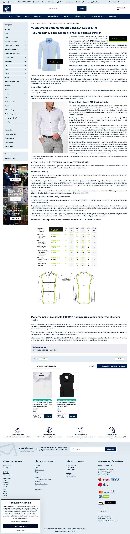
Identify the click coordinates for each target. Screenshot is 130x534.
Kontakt (37, 473)
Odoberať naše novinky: (26, 451)
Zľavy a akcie (7, 465)
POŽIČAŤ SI (15, 179)
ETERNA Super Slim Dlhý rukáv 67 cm (45, 350)
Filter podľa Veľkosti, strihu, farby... (113, 366)
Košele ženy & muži (8, 475)
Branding (69, 473)
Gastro (5, 495)
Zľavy (36, 472)
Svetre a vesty (7, 478)
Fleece (5, 493)
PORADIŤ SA (16, 218)
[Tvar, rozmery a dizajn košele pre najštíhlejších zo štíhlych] (118, 39)
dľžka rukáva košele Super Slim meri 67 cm (92, 106)
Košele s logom (70, 469)
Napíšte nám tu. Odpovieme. (106, 465)
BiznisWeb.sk (71, 531)
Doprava (37, 465)
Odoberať (110, 449)
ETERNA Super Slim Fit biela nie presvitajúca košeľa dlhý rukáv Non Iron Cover (42, 404)
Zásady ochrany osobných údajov (76, 528)
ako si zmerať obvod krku (106, 90)
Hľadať (82, 8)
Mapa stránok (39, 489)
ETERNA (5, 471)
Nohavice (5, 484)
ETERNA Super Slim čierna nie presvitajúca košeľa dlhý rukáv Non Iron (66, 404)
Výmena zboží (39, 477)
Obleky (5, 480)
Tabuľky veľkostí (39, 470)
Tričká (5, 491)
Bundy (5, 486)
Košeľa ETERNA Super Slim (78, 53)
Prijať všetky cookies (20, 526)
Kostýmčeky (6, 482)
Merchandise (70, 475)
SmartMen (6, 473)
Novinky (5, 467)
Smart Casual (70, 467)
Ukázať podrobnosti (20, 530)
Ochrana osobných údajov (42, 485)
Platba (36, 467)
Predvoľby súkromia (60, 528)
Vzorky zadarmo (71, 476)
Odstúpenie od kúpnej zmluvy (43, 479)
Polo (4, 489)
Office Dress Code (71, 465)
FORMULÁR (15, 199)
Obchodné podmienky (41, 484)
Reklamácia (38, 481)
